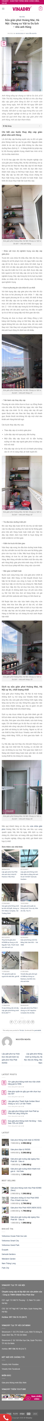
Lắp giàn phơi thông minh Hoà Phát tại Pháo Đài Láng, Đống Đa (23, 1112)
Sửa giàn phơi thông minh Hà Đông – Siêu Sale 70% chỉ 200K (25, 1122)
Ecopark (5, 1250)
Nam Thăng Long (9, 1263)
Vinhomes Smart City (10, 1241)
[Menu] (3, 9)
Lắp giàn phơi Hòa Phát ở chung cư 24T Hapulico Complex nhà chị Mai (29, 1010)
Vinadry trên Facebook (11, 1369)
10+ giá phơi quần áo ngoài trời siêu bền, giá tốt (10, 975)
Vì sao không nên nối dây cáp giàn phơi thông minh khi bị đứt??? (10, 1010)
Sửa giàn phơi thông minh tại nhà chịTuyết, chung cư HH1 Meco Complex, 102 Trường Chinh (10, 909)
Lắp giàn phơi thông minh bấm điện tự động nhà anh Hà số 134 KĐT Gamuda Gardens (29, 875)
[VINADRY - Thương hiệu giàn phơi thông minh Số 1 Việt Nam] (22, 8)
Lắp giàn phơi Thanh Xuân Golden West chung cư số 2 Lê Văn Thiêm (24, 1102)
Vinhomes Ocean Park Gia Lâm (14, 1236)
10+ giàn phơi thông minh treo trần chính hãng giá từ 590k (24, 1083)
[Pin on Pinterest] (28, 1022)
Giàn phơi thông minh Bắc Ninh (14, 1383)
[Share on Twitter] (20, 1022)
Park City (5, 1268)
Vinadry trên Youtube (10, 1364)
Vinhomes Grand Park (10, 1245)
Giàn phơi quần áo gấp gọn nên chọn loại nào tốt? (24, 1092)
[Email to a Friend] (24, 1022)
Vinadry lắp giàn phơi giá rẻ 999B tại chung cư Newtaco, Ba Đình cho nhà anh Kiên (29, 977)
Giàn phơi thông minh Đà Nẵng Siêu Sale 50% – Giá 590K (29, 942)
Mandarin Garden (8, 1259)
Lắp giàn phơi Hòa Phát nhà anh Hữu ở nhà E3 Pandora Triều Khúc (9, 874)
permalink (37, 1030)
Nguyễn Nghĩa (31, 33)
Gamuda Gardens (9, 1254)
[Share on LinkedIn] (32, 1022)
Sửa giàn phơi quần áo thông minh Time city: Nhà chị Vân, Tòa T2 (29, 908)
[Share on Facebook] (16, 1022)
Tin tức (22, 17)
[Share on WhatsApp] (11, 1022)
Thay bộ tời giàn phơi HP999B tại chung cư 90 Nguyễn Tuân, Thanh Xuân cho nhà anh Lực (10, 943)
